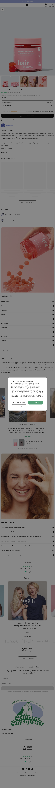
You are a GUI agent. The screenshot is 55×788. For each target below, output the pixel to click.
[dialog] (27, 394)
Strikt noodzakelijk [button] (19, 402)
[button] (27, 407)
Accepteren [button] (36, 402)
